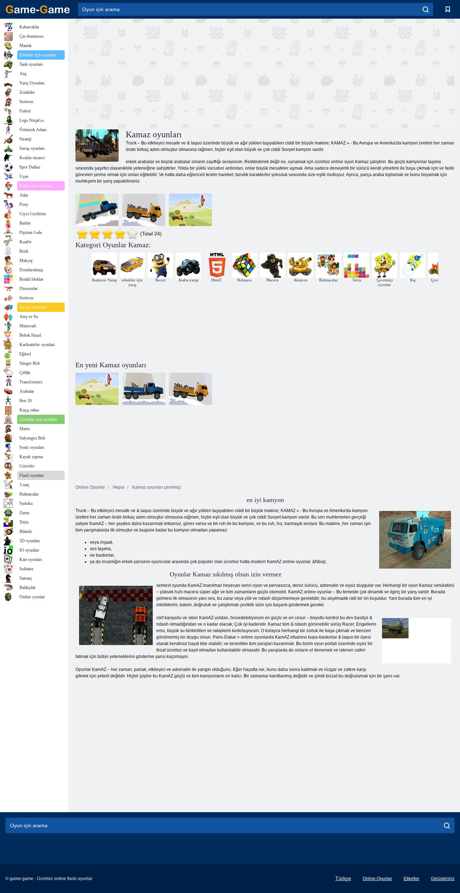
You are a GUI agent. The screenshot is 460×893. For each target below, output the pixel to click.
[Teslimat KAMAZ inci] (143, 210)
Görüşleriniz (443, 878)
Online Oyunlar (377, 878)
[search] (425, 9)
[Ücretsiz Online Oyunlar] (37, 9)
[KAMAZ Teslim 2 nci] (97, 210)
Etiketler (411, 878)
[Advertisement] (170, 73)
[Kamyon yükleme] (190, 210)
